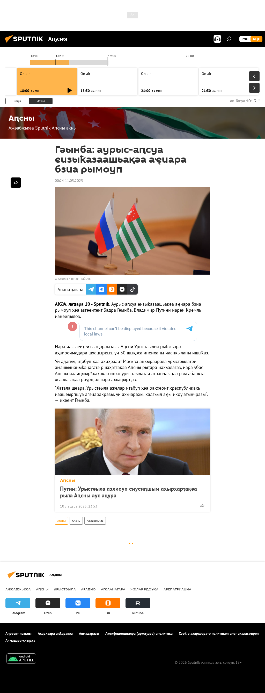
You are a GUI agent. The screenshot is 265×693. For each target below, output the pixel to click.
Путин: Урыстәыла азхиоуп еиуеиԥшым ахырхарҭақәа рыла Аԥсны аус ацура (128, 492)
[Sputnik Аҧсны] (25, 43)
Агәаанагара (113, 589)
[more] (202, 506)
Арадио (88, 589)
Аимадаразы (89, 633)
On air (25, 73)
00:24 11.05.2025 (69, 180)
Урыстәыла (65, 589)
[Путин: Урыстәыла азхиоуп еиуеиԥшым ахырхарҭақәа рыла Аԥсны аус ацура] (132, 442)
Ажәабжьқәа (95, 521)
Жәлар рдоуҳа (144, 589)
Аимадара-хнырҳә (20, 640)
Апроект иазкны (18, 633)
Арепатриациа (177, 589)
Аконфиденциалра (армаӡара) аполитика (139, 633)
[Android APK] (21, 659)
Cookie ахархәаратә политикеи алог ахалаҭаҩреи (219, 633)
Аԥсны (67, 480)
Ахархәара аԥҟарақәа (55, 633)
